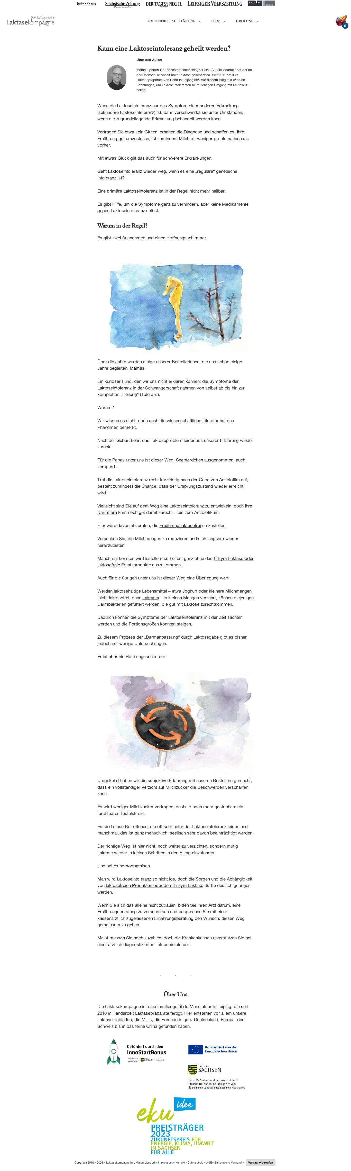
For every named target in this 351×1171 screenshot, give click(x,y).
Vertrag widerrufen (260, 1162)
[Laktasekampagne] (30, 21)
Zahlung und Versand (228, 1162)
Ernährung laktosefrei (180, 525)
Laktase (150, 597)
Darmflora (107, 512)
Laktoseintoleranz (125, 171)
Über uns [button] (244, 21)
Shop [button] (215, 21)
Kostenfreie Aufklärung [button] (171, 21)
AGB (209, 1162)
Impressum (165, 1162)
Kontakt (180, 1162)
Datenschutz (195, 1162)
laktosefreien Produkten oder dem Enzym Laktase (154, 885)
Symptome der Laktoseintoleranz (170, 617)
